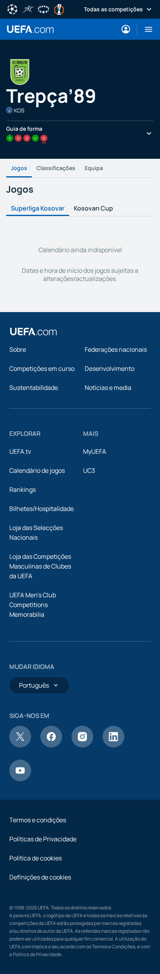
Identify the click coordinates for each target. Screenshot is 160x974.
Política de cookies (35, 858)
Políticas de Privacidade (43, 839)
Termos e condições (37, 820)
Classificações (56, 168)
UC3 (89, 470)
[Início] (33, 331)
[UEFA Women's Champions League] (43, 8)
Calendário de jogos (37, 470)
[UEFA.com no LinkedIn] (113, 745)
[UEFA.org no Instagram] (82, 745)
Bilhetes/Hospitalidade (41, 508)
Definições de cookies (40, 877)
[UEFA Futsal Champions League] (28, 8)
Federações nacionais (116, 349)
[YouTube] (20, 779)
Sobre (17, 349)
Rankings (22, 489)
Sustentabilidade (33, 387)
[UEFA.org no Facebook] (51, 745)
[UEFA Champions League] (12, 8)
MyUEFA (94, 451)
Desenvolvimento (109, 368)
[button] (145, 29)
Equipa (94, 168)
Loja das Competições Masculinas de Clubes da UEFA (40, 566)
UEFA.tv (20, 451)
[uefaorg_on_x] (20, 745)
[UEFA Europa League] (59, 8)
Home (30, 29)
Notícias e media (108, 387)
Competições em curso (42, 368)
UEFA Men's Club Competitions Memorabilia (32, 605)
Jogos (19, 168)
